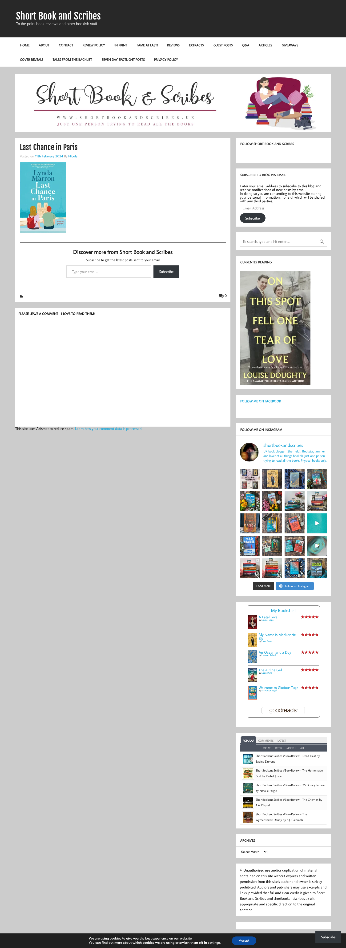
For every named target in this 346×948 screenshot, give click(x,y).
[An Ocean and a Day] (252, 661)
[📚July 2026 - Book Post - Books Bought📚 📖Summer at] (295, 501)
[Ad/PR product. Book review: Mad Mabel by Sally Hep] (250, 546)
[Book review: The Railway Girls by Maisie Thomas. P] (272, 501)
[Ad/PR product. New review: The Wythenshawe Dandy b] (250, 523)
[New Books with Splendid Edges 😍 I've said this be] (295, 546)
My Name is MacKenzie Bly (277, 636)
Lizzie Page (267, 672)
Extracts (196, 45)
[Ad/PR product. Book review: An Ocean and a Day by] (295, 479)
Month (291, 748)
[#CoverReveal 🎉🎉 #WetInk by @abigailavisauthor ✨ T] (317, 523)
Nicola (72, 156)
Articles (265, 45)
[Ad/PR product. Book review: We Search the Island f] (295, 523)
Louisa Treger (268, 619)
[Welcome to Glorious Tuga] (252, 698)
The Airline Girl (270, 670)
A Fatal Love (268, 617)
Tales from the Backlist (72, 59)
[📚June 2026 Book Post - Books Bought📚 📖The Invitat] (250, 568)
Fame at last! (147, 45)
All (302, 748)
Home (24, 45)
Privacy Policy (166, 59)
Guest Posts (223, 45)
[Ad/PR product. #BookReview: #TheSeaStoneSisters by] (295, 568)
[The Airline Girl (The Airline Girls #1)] (252, 680)
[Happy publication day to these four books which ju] (250, 479)
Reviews (173, 45)
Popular (248, 740)
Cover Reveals (31, 59)
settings (214, 943)
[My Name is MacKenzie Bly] (252, 646)
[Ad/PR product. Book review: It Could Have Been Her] (272, 546)
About (44, 45)
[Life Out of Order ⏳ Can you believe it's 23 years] (317, 546)
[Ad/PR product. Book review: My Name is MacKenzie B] (272, 479)
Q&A (245, 45)
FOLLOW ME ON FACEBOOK (260, 401)
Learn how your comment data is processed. (108, 428)
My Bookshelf (283, 610)
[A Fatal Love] (252, 627)
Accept (244, 940)
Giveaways (290, 45)
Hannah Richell (269, 655)
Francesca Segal (269, 690)
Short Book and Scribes (58, 16)
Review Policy (94, 45)
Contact (66, 45)
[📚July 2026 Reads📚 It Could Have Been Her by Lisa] (317, 501)
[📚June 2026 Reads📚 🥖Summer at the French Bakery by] (272, 568)
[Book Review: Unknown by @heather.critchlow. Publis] (317, 568)
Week (278, 748)
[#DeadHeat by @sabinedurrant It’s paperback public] (272, 523)
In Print (120, 45)
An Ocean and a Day (275, 652)
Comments (266, 740)
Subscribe (166, 271)
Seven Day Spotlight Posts (123, 59)
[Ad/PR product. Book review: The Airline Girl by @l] (317, 479)
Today (266, 748)
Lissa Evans (267, 641)
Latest (282, 740)
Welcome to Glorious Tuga (278, 687)
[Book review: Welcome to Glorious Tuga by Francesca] (250, 501)
